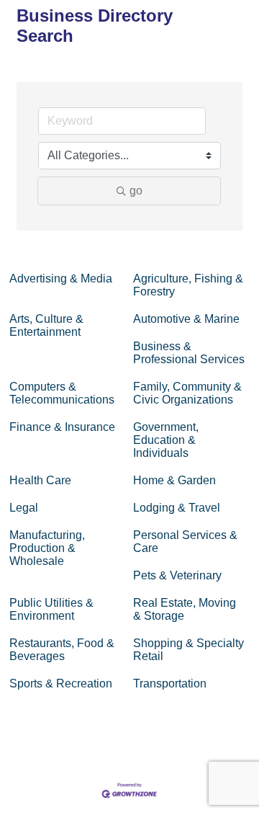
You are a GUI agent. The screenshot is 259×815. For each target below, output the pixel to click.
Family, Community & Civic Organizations (187, 393)
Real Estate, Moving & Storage (184, 609)
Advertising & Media (60, 278)
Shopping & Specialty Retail (188, 649)
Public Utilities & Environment (51, 609)
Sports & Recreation (60, 683)
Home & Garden (174, 480)
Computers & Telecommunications (61, 393)
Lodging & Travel (176, 508)
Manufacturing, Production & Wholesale (47, 548)
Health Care (40, 480)
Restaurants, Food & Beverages (61, 649)
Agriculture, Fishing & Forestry (188, 285)
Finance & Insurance (62, 427)
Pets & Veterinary (177, 575)
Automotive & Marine (186, 319)
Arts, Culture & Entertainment (46, 325)
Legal (23, 508)
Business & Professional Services (189, 352)
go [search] (136, 190)
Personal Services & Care (185, 541)
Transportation (169, 683)
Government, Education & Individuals (166, 440)
